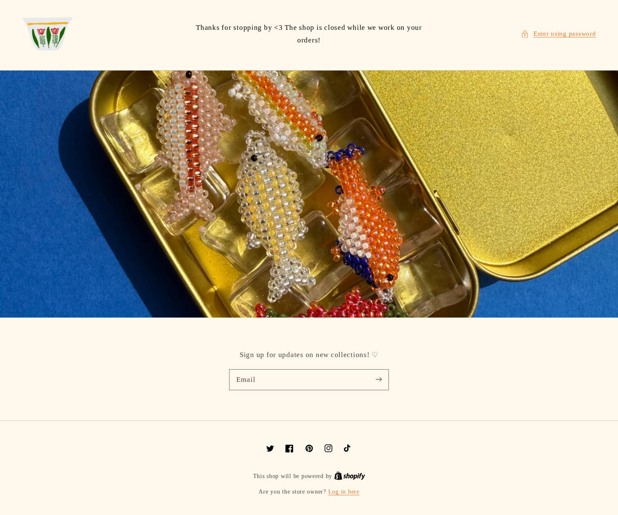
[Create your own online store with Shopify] (349, 476)
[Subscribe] (378, 379)
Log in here (343, 492)
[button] (558, 34)
